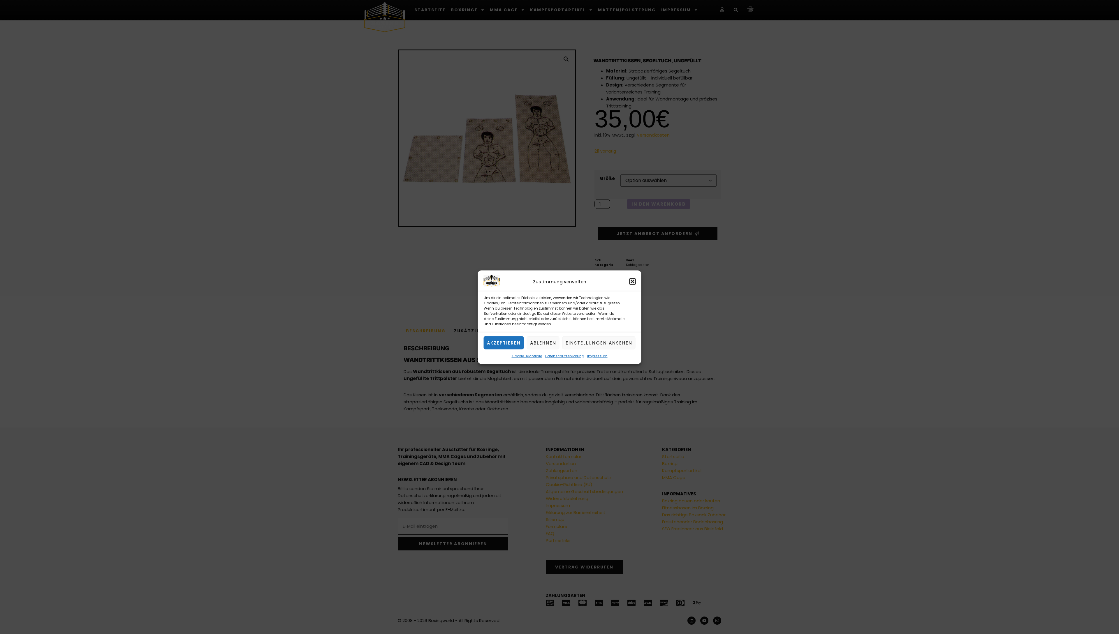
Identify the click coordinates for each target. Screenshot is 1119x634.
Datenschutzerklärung (564, 355)
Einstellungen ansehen (599, 343)
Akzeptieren (504, 343)
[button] (633, 282)
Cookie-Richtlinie (527, 355)
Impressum (597, 355)
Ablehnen (543, 343)
